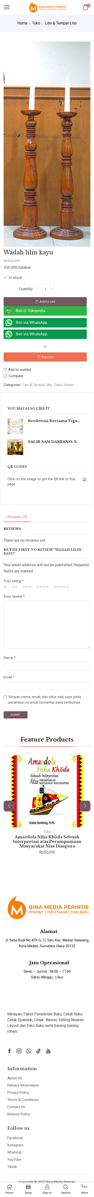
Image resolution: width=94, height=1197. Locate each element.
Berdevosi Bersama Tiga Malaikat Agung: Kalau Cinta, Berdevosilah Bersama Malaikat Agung (54, 421)
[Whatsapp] (28, 1051)
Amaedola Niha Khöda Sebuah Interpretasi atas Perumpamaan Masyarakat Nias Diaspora (47, 841)
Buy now (47, 357)
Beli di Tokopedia (30, 311)
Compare (16, 376)
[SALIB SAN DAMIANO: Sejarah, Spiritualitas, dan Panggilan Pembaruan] (15, 447)
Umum (69, 385)
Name (10, 658)
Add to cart (47, 301)
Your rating (14, 581)
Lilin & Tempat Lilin (61, 23)
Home (22, 23)
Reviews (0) (17, 517)
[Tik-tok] (38, 1051)
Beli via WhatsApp (31, 322)
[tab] (17, 517)
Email (9, 677)
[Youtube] (48, 1051)
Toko (36, 23)
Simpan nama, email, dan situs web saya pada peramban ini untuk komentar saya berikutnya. (44, 700)
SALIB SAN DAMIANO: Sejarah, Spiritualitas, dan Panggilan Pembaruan (54, 442)
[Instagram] (19, 1051)
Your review (14, 596)
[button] (9, 806)
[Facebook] (9, 1051)
